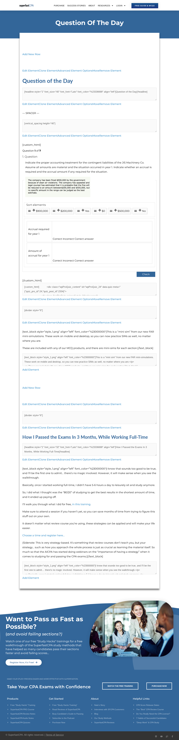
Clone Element (48, 70)
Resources (104, 5)
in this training (81, 504)
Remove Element (110, 70)
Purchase (59, 5)
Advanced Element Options (75, 70)
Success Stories (76, 5)
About (91, 5)
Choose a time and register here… (43, 535)
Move (95, 70)
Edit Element (30, 70)
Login (119, 5)
